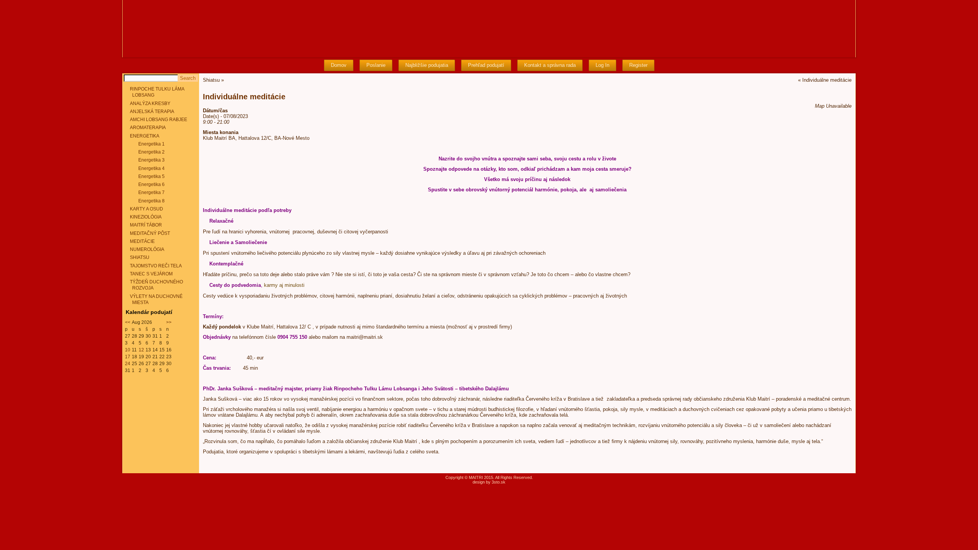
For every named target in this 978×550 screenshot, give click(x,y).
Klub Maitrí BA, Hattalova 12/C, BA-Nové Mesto (256, 138)
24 (127, 363)
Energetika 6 (151, 184)
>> (169, 322)
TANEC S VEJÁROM (151, 274)
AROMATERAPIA (148, 127)
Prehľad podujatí (486, 65)
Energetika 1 (151, 144)
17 (127, 356)
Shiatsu (211, 80)
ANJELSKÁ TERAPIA (152, 111)
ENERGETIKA (144, 136)
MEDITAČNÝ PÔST (150, 233)
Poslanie (375, 65)
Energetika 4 (151, 168)
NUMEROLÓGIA (147, 249)
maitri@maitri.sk (365, 337)
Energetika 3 (151, 160)
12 (141, 350)
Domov (339, 65)
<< (127, 322)
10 (127, 350)
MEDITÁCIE (142, 241)
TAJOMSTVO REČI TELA (156, 266)
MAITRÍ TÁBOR (146, 225)
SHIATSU (139, 257)
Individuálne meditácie (827, 80)
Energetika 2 (151, 152)
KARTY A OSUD (146, 209)
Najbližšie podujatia (426, 65)
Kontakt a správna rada (550, 65)
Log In (602, 65)
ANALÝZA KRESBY (150, 103)
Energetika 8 (151, 201)
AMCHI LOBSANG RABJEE (158, 119)
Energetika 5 (151, 176)
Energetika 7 (151, 192)
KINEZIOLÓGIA (146, 217)
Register (638, 65)
